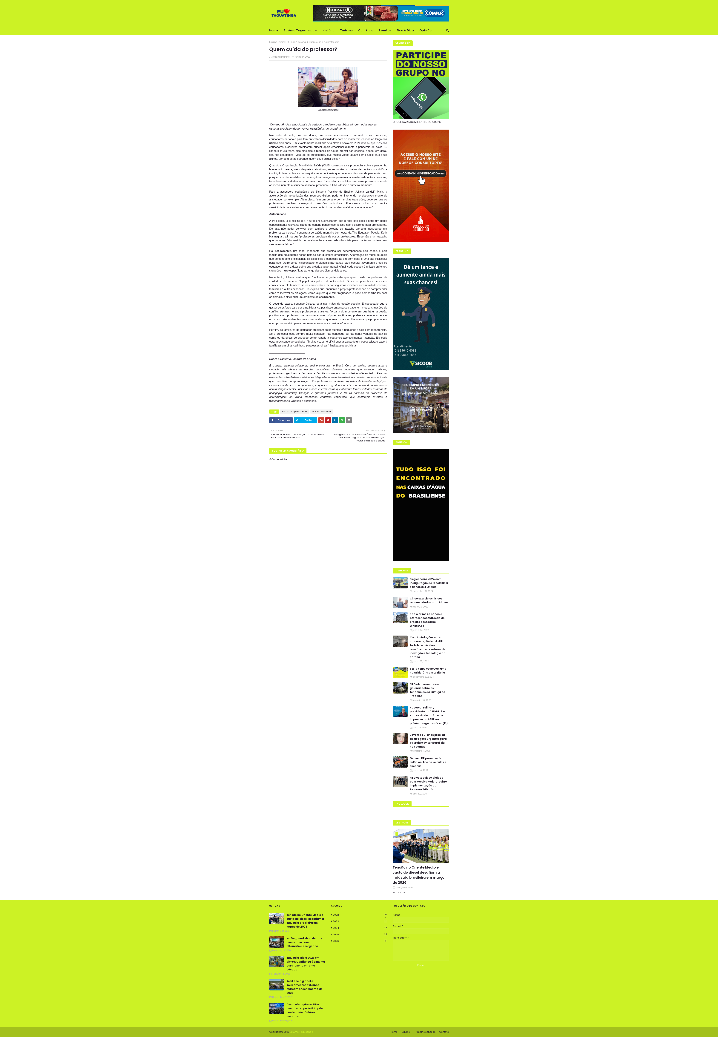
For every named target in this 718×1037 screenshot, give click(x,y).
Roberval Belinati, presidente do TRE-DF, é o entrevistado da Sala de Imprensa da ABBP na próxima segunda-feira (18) (429, 715)
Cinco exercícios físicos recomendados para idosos (429, 600)
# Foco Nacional (296, 42)
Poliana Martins (281, 56)
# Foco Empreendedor (294, 411)
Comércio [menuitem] (365, 30)
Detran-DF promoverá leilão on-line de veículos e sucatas (428, 762)
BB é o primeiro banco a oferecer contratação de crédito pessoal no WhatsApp (427, 620)
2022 (360, 915)
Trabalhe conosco (424, 1031)
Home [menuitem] (273, 30)
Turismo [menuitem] (346, 30)
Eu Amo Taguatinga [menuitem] (299, 30)
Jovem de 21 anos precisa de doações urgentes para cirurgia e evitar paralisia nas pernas (428, 740)
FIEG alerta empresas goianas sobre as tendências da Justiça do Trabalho (427, 690)
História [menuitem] (329, 30)
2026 (359, 941)
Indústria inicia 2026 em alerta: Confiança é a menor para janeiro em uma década (305, 963)
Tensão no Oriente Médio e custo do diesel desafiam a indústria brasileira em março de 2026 (418, 875)
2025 (360, 934)
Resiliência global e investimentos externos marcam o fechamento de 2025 (304, 987)
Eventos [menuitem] (385, 30)
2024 (360, 928)
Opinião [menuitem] (425, 30)
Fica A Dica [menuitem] (405, 30)
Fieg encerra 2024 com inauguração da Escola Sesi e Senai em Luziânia (429, 583)
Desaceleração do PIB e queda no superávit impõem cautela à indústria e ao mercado (305, 1010)
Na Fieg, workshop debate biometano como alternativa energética (304, 942)
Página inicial (277, 42)
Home (394, 1031)
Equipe (406, 1031)
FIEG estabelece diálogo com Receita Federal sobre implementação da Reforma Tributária (428, 783)
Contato (444, 1031)
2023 (359, 921)
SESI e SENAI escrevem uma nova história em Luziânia (428, 670)
